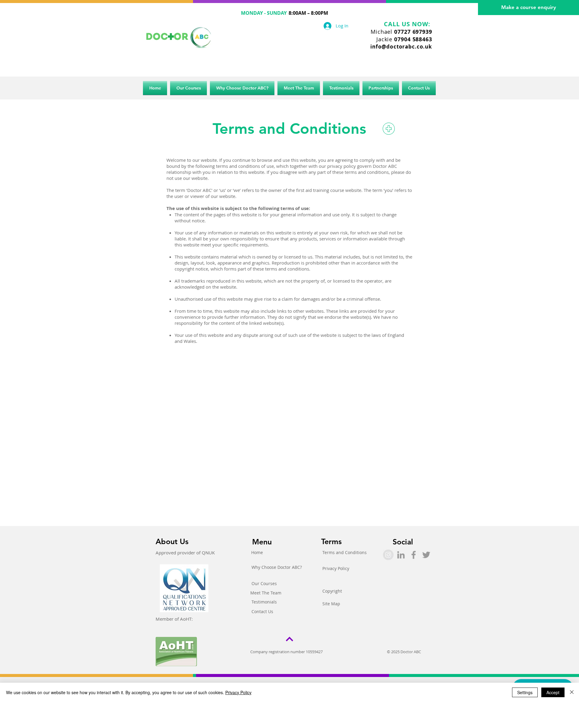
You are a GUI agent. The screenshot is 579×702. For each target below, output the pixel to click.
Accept (552, 692)
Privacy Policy (238, 692)
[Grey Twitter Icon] (426, 555)
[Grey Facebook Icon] (413, 555)
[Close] (571, 692)
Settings (525, 692)
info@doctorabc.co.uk (401, 46)
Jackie (404, 39)
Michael (401, 31)
